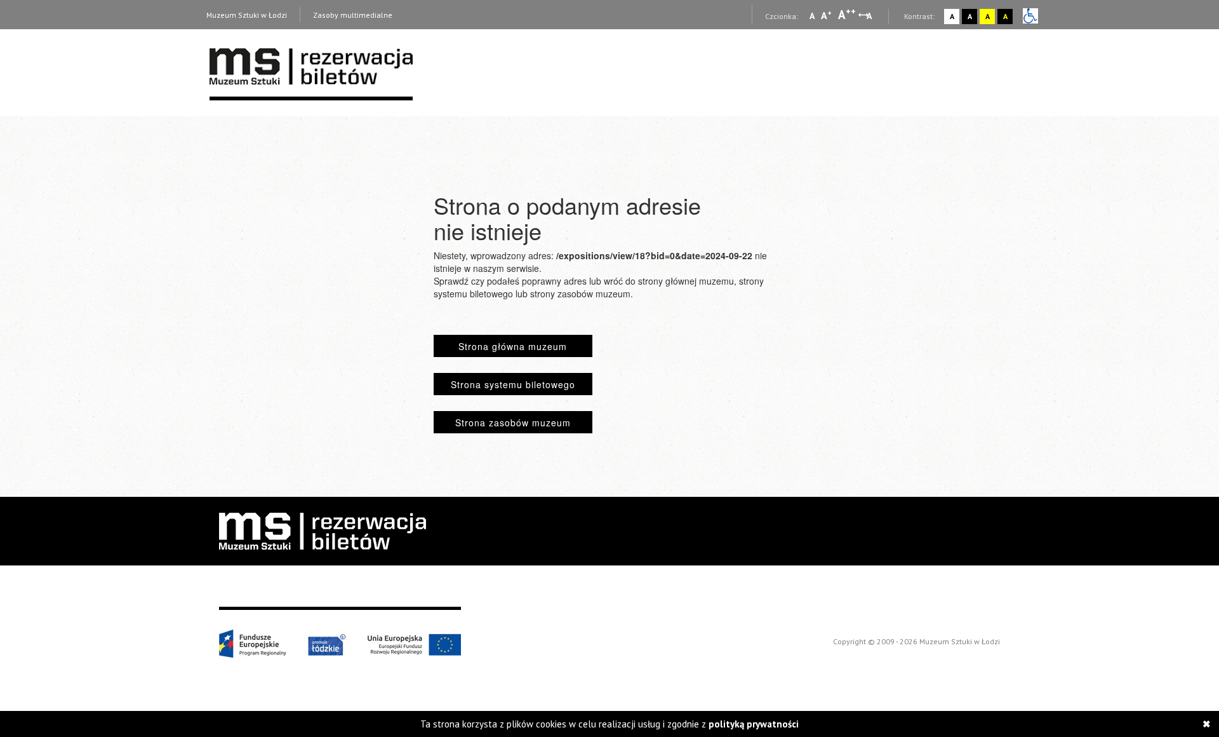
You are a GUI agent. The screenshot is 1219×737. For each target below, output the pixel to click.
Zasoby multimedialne (352, 15)
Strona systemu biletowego (513, 384)
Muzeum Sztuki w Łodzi (246, 15)
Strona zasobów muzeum (513, 422)
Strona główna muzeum (512, 346)
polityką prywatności (754, 724)
